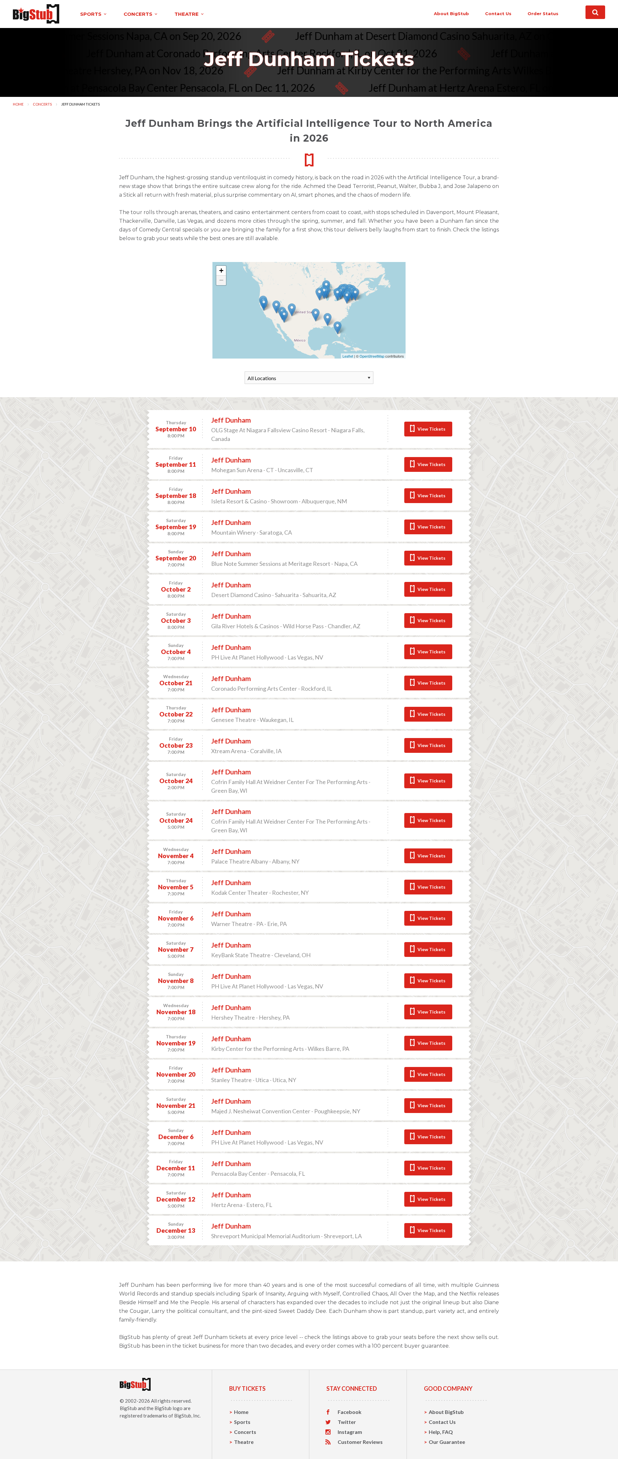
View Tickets (431, 429)
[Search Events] (595, 12)
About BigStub (451, 13)
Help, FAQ (441, 1432)
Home (18, 104)
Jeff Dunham (231, 420)
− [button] (221, 280)
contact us (498, 13)
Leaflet (347, 356)
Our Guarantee (447, 1442)
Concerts (42, 104)
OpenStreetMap (372, 356)
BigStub (128, 1408)
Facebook (349, 1412)
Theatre (244, 1442)
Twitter (347, 1422)
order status (543, 13)
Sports (242, 1422)
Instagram (350, 1432)
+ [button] (221, 271)
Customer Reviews (360, 1442)
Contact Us (442, 1422)
